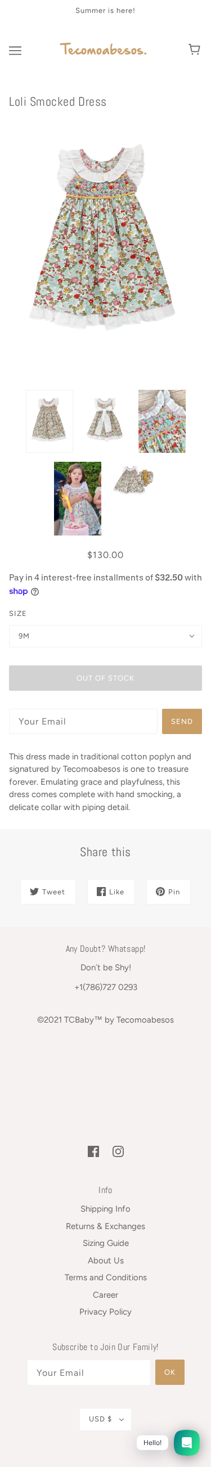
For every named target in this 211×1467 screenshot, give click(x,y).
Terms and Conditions (106, 1277)
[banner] (103, 49)
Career (105, 1295)
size (18, 613)
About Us (106, 1261)
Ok (170, 1372)
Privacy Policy (105, 1312)
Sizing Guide (106, 1243)
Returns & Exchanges (105, 1226)
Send (182, 721)
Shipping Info (105, 1209)
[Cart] (196, 50)
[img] (93, 1151)
